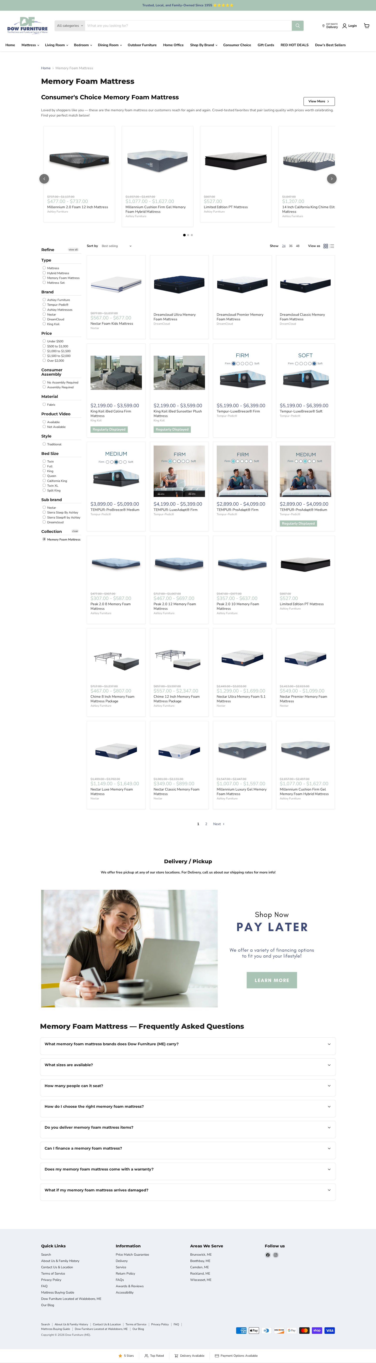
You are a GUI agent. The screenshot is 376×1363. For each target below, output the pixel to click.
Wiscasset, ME (201, 1280)
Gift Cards (266, 45)
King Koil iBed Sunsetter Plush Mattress (178, 413)
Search (46, 1254)
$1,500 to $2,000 (58, 356)
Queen (51, 476)
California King (56, 481)
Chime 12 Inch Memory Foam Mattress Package (177, 699)
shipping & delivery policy (306, 1137)
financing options (80, 1158)
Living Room (55, 45)
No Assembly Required (62, 382)
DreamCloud (55, 319)
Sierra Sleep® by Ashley (63, 517)
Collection (51, 531)
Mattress (29, 45)
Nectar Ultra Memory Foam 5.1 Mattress (241, 699)
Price (46, 333)
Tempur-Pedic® (57, 305)
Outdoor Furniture (142, 45)
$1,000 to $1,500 (58, 351)
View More (317, 101)
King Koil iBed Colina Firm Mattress (111, 413)
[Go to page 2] (188, 235)
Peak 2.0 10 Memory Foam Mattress (238, 606)
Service (121, 1267)
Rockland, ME (200, 1273)
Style (46, 436)
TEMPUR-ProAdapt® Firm (237, 509)
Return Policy (125, 1273)
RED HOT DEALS (295, 45)
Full (49, 466)
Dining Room (108, 45)
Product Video (55, 414)
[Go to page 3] (192, 235)
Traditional (53, 444)
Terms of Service (53, 1273)
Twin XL (52, 486)
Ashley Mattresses (59, 310)
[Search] (298, 26)
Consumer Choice (237, 45)
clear (75, 531)
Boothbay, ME (200, 1261)
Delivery (122, 1261)
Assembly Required (60, 387)
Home (10, 45)
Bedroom (82, 45)
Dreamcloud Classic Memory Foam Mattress (302, 317)
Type (46, 260)
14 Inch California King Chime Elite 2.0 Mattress (312, 209)
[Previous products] (44, 179)
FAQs (120, 1280)
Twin (50, 461)
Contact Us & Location (57, 1267)
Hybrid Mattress (57, 273)
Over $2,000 (55, 361)
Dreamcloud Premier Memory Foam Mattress (240, 317)
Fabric (50, 405)
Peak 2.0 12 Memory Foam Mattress (175, 606)
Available (53, 422)
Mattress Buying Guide (57, 1292)
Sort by (92, 246)
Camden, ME (199, 1267)
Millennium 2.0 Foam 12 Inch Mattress (77, 207)
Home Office (173, 45)
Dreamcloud (55, 522)
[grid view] (326, 246)
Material (49, 396)
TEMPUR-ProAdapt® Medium (303, 509)
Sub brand (51, 499)
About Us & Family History (60, 1261)
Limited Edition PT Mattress (226, 207)
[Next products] (332, 179)
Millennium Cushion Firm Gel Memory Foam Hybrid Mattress (156, 209)
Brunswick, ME (201, 1254)
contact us (190, 1075)
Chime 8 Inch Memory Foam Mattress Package (112, 699)
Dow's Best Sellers (330, 45)
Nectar (51, 314)
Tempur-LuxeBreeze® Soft (301, 411)
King (49, 471)
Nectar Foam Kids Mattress (112, 323)
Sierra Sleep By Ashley (62, 513)
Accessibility (125, 1292)
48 (297, 246)
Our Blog (47, 1305)
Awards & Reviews (130, 1286)
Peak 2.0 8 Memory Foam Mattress (111, 606)
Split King (53, 490)
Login (352, 26)
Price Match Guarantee (132, 1254)
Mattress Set (55, 283)
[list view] (332, 246)
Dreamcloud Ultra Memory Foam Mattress (175, 317)
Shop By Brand (202, 45)
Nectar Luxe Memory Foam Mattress (112, 791)
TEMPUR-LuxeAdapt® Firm (176, 509)
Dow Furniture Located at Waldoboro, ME (71, 1299)
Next (217, 824)
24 (283, 246)
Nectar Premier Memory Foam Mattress (303, 699)
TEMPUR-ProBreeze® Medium (115, 509)
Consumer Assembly (51, 372)
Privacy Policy (51, 1280)
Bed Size (50, 453)
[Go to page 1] (184, 235)
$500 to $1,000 (57, 346)
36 (290, 246)
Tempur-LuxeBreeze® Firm (238, 411)
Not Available (55, 427)
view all (73, 249)
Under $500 (54, 341)
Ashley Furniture (57, 212)
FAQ (44, 1286)
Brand (47, 292)
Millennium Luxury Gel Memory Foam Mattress (242, 791)
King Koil (52, 324)
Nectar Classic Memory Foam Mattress (177, 791)
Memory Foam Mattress (63, 278)
